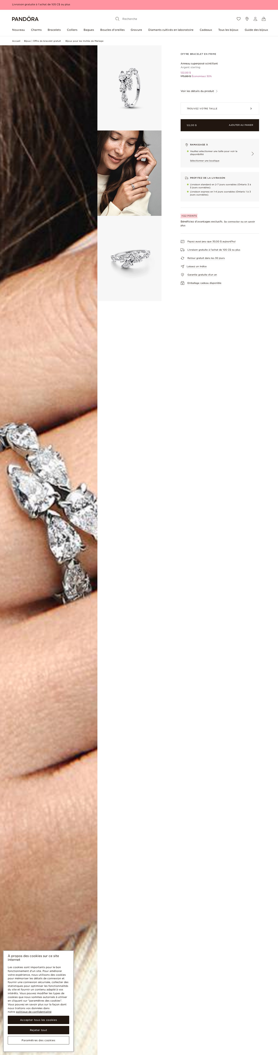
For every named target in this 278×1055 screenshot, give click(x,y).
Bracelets (54, 29)
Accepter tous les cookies (38, 1019)
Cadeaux (206, 29)
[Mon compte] (255, 19)
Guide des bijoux (256, 29)
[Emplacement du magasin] (247, 19)
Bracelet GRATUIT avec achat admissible (38, 4)
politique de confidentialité (33, 1011)
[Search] (117, 19)
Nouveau (18, 29)
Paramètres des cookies (38, 1040)
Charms (36, 29)
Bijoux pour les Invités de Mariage (84, 41)
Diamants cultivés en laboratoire (170, 29)
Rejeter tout (38, 1030)
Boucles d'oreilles (112, 29)
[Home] (25, 19)
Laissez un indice (197, 266)
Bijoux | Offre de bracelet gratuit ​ (43, 41)
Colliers (72, 29)
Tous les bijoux (228, 29)
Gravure (136, 29)
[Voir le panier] (263, 19)
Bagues (89, 29)
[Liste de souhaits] (239, 19)
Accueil (16, 41)
